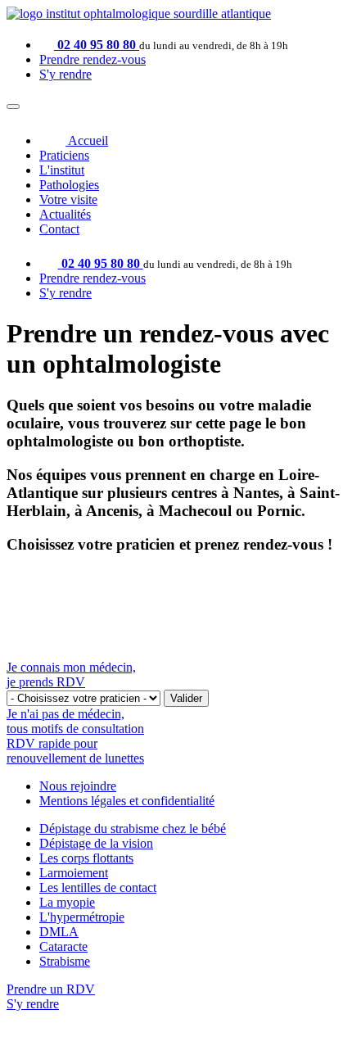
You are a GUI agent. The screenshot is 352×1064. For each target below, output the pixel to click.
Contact (59, 229)
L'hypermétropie (81, 917)
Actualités (65, 214)
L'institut (61, 170)
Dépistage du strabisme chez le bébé (132, 828)
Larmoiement (73, 873)
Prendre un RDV (51, 989)
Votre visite (68, 199)
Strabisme (64, 961)
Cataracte (63, 946)
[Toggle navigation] (13, 106)
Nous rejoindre (77, 786)
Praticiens (64, 155)
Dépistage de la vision (96, 843)
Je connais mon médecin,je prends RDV (71, 674)
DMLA (59, 932)
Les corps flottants (86, 858)
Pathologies (69, 185)
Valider (186, 698)
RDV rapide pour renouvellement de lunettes (75, 750)
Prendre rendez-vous (92, 59)
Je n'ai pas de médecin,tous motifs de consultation (75, 721)
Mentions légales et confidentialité (126, 801)
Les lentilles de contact (97, 887)
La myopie (67, 902)
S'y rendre (65, 74)
